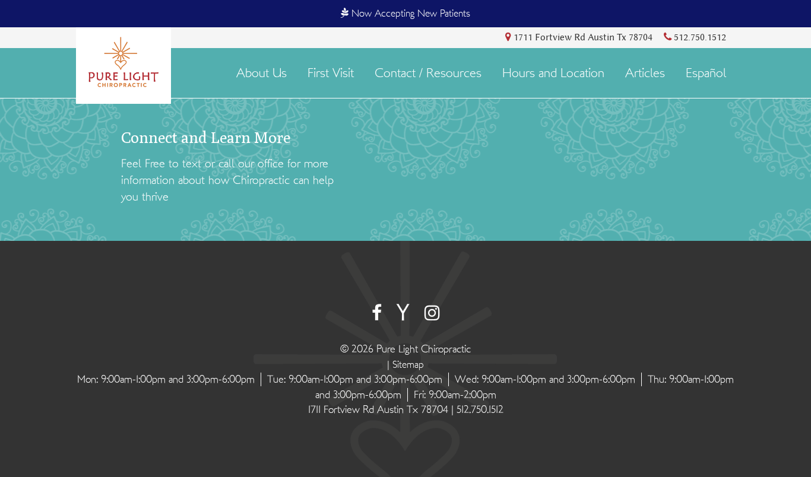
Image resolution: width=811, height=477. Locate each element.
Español (706, 73)
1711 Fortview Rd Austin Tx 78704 (581, 37)
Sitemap (408, 364)
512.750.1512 (698, 37)
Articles (645, 73)
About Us (261, 73)
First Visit (331, 73)
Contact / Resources (428, 73)
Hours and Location (553, 73)
